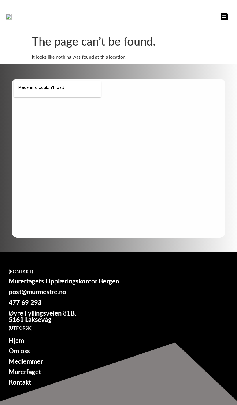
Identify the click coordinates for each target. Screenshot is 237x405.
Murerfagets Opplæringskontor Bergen (37, 16)
